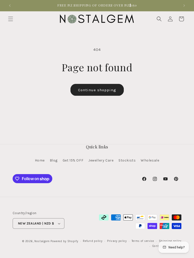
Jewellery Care (100, 160)
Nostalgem (42, 241)
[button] (10, 18)
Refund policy (92, 241)
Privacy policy (117, 241)
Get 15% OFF (73, 160)
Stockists (127, 160)
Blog (54, 160)
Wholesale (150, 160)
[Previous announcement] (9, 5)
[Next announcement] (184, 5)
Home (40, 160)
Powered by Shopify (64, 241)
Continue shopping (97, 90)
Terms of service (143, 241)
